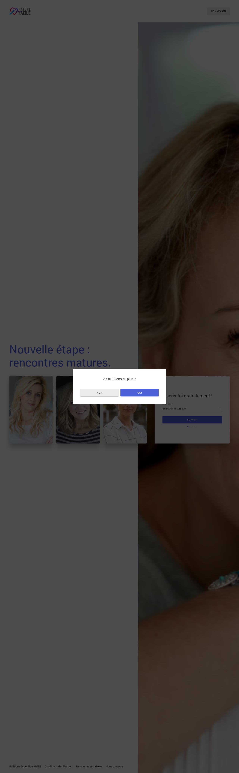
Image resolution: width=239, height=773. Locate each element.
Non (99, 392)
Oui (139, 392)
